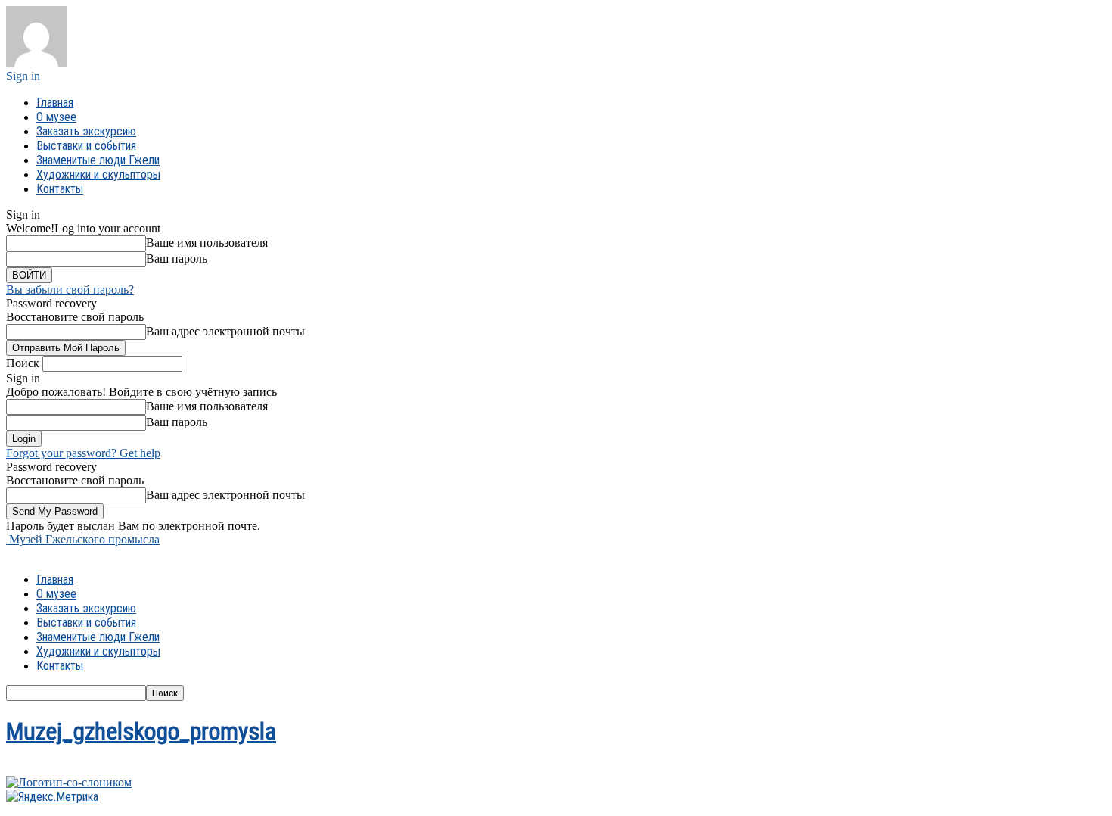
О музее (56, 117)
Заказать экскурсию (86, 131)
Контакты (59, 189)
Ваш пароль (176, 258)
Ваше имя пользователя (207, 242)
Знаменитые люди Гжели (98, 160)
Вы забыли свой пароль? (70, 289)
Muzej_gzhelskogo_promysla (141, 731)
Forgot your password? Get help (83, 453)
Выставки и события (86, 146)
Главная (54, 102)
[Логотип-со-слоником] (69, 782)
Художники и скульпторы (98, 174)
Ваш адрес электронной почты (225, 331)
